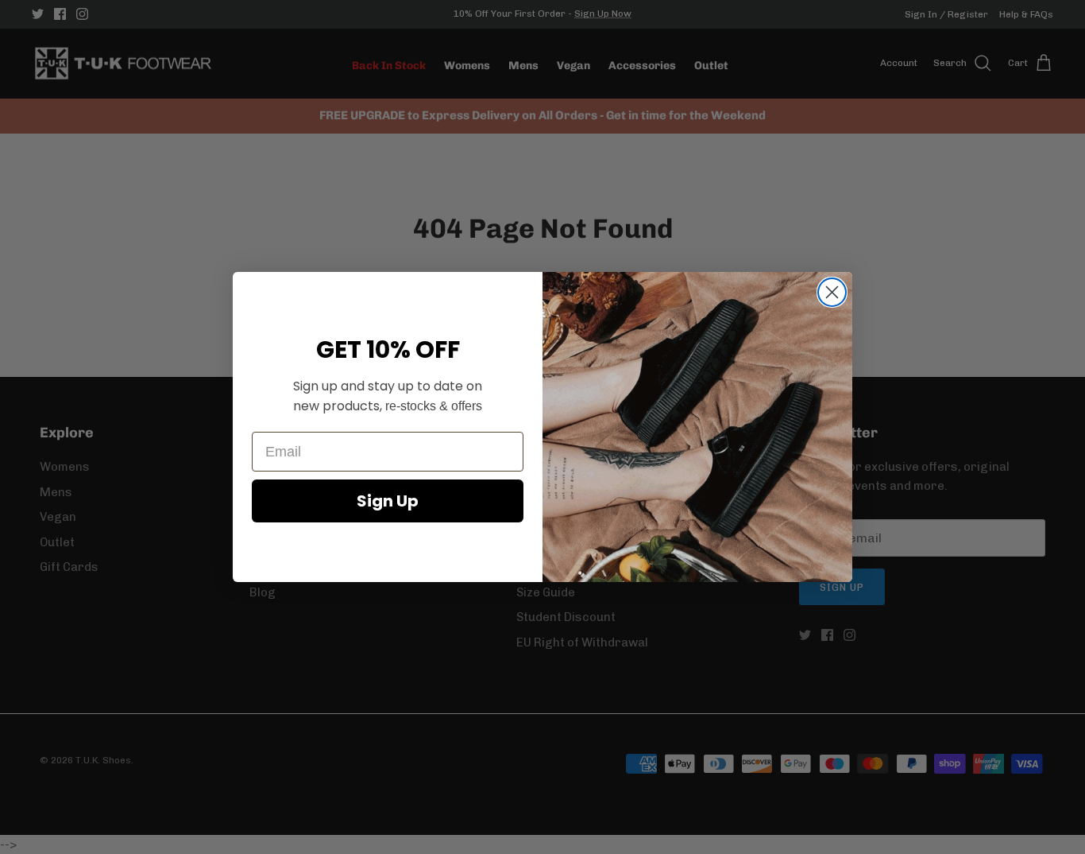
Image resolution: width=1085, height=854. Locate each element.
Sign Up (388, 501)
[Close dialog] (832, 292)
